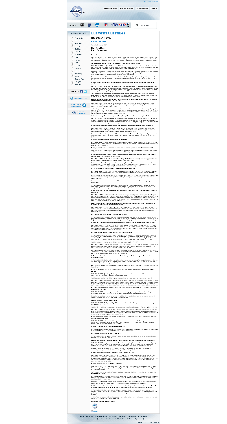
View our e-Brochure (81, 112)
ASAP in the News (120, 419)
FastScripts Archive (100, 416)
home (146, 1)
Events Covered (92, 419)
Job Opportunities (138, 419)
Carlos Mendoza (98, 42)
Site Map (129, 419)
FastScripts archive (126, 8)
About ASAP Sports (86, 416)
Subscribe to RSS (80, 98)
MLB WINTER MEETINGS (108, 33)
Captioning (122, 416)
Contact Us (143, 416)
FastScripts (83, 419)
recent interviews (142, 8)
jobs (149, 1)
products (154, 8)
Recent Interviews (112, 416)
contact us (155, 1)
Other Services (110, 419)
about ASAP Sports (110, 8)
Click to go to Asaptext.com (76, 105)
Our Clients (101, 419)
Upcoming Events (133, 416)
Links (145, 419)
